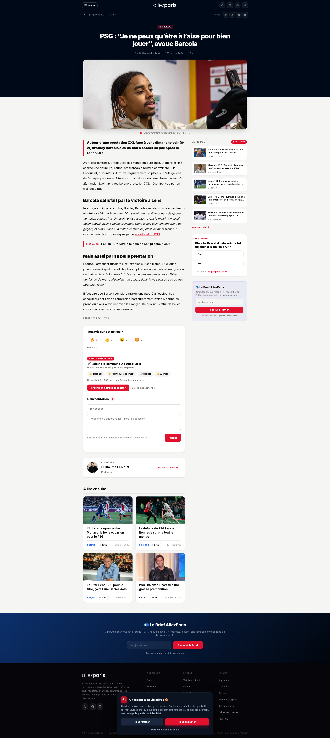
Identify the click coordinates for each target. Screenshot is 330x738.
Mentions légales (228, 699)
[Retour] (84, 14)
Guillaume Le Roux (115, 467)
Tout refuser (142, 721)
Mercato (151, 686)
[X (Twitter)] (85, 706)
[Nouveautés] (230, 5)
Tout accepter (187, 721)
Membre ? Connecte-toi (135, 437)
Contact (223, 693)
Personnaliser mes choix (165, 729)
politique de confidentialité (146, 713)
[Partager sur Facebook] (238, 15)
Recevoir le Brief (219, 309)
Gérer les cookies (228, 712)
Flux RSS (223, 718)
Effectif (187, 686)
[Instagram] (100, 706)
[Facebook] (93, 706)
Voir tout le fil (199, 227)
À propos (224, 680)
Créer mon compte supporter (108, 387)
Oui (199, 254)
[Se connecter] (245, 5)
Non (199, 263)
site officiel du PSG (147, 234)
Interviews (165, 27)
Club (149, 680)
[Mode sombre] (237, 5)
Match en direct (191, 680)
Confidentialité (227, 706)
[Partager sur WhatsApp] (245, 15)
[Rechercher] (222, 5)
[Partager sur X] (232, 15)
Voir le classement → (144, 387)
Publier (172, 437)
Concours (224, 686)
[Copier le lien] (225, 15)
